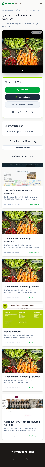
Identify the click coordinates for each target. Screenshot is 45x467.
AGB (21, 459)
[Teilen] (19, 112)
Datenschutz (30, 459)
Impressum (14, 459)
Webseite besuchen (24, 104)
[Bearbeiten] (26, 112)
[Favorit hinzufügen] (32, 112)
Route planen (24, 97)
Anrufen (24, 90)
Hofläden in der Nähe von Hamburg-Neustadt (21, 10)
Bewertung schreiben (23, 147)
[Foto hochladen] (13, 112)
